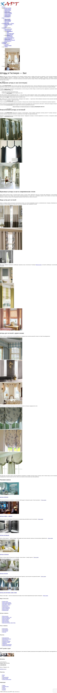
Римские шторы (38, 264)
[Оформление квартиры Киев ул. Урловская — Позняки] (5, 656)
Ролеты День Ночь (8, 24)
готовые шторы (7, 15)
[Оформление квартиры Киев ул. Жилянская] (2, 656)
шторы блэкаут (7, 14)
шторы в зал (7, 11)
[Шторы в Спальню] (28, 546)
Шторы (3, 6)
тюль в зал (6, 22)
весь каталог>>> (7, 41)
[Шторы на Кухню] (28, 565)
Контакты (4, 43)
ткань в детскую (10, 34)
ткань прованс (10, 31)
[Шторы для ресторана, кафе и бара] (28, 584)
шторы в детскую (7, 12)
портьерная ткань (10, 33)
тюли (8, 32)
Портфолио (4, 42)
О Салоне (6, 44)
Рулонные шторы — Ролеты (8, 23)
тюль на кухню (7, 19)
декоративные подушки (9, 37)
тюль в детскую (7, 21)
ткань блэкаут (9, 35)
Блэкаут (6, 25)
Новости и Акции (7, 45)
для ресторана (10, 36)
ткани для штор (7, 30)
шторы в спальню (8, 13)
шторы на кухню (7, 8)
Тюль (3, 17)
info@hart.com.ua (3, 669)
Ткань (5, 26)
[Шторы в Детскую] (28, 488)
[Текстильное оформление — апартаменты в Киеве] (9, 656)
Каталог (3, 27)
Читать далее (43, 500)
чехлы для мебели (8, 38)
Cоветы (6, 46)
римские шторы (7, 10)
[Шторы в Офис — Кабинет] (28, 507)
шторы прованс (7, 9)
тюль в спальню (7, 20)
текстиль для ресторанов (9, 40)
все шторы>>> (7, 16)
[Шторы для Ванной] (28, 526)
